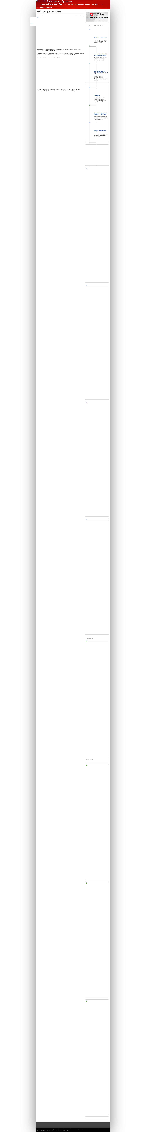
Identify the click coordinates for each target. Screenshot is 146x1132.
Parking (87, 4)
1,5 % (101, 4)
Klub (65, 4)
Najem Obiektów (79, 4)
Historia (70, 4)
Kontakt (42, 7)
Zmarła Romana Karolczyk (100, 37)
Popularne (102, 25)
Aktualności (53, 4)
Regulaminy (95, 4)
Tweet (32, 23)
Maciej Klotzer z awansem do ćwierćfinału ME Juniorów (101, 54)
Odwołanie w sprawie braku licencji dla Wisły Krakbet (100, 114)
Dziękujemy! (97, 95)
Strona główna (44, 4)
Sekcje (60, 4)
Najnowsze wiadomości (94, 25)
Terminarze (49, 7)
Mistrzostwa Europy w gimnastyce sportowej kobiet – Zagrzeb (101, 72)
